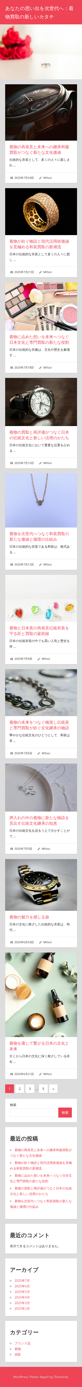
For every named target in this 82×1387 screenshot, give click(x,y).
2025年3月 (22, 1303)
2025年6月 (22, 1286)
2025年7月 (22, 1280)
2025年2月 (22, 1308)
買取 (18, 1354)
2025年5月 (22, 1292)
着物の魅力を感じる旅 (29, 917)
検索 (13, 1105)
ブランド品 (22, 1343)
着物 (18, 1349)
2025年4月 (22, 1297)
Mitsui (47, 178)
